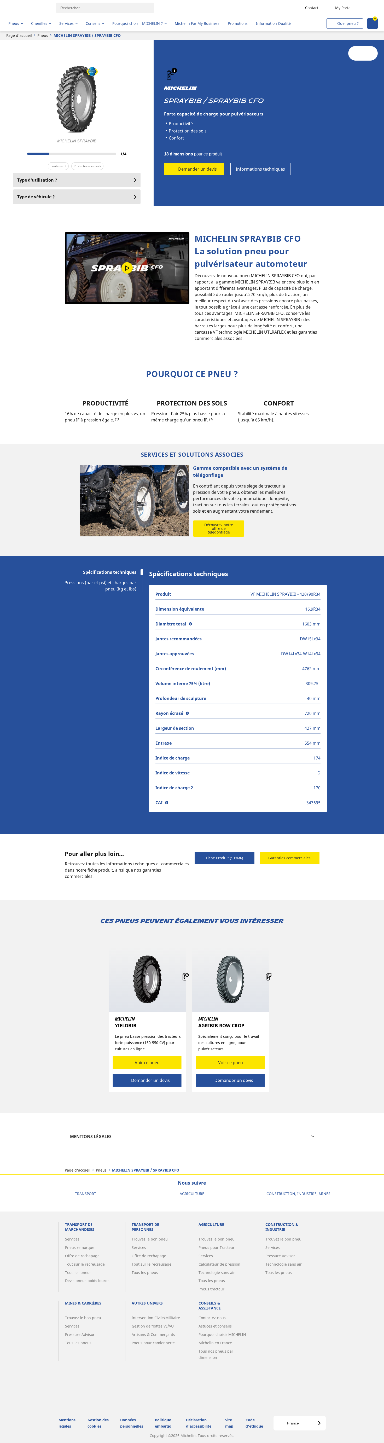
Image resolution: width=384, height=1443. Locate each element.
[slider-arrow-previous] (18, 153)
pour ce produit (193, 154)
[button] (174, 70)
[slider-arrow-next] (135, 153)
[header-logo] (28, 8)
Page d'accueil (19, 35)
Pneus (42, 35)
